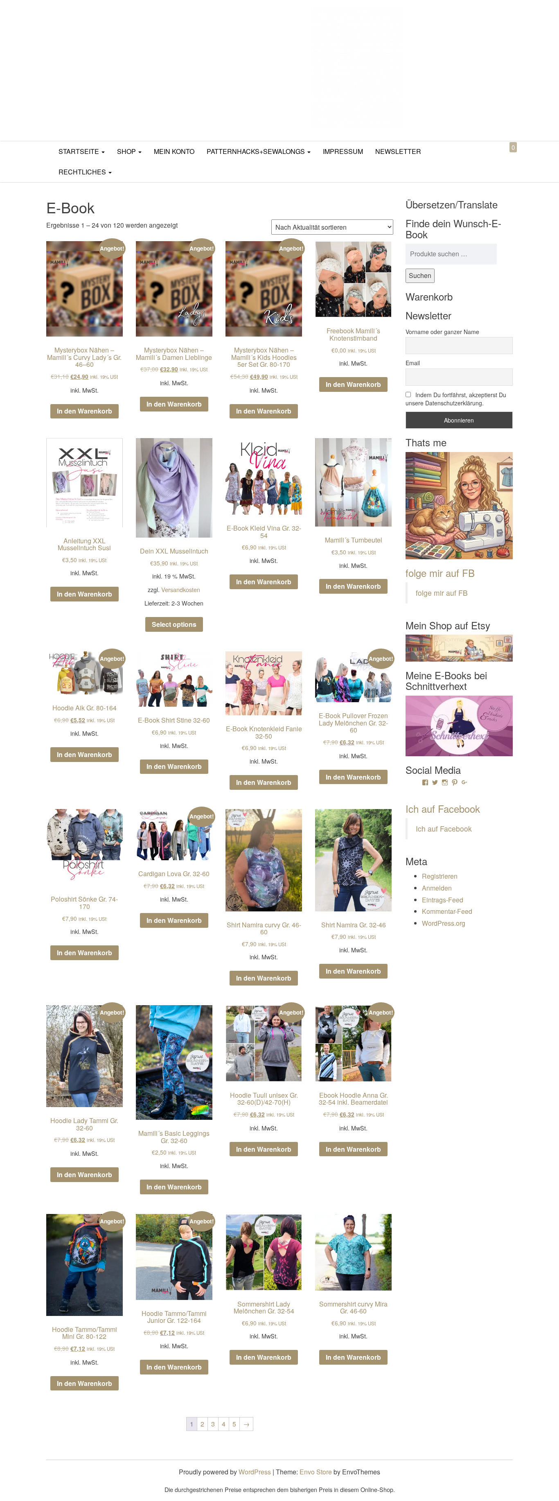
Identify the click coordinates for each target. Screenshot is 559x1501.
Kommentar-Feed (447, 911)
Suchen (420, 275)
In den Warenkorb (84, 411)
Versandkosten (180, 589)
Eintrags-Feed (442, 899)
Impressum (343, 151)
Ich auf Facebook (443, 808)
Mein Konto (174, 151)
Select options (174, 624)
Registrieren (440, 876)
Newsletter (398, 151)
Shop (127, 151)
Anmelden (437, 888)
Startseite (80, 151)
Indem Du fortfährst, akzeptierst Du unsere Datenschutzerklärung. (456, 399)
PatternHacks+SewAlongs (257, 151)
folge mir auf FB (440, 572)
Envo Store (316, 1471)
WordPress (255, 1471)
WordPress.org (443, 923)
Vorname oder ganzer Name (442, 332)
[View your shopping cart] (506, 156)
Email (413, 363)
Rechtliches (83, 171)
